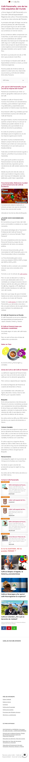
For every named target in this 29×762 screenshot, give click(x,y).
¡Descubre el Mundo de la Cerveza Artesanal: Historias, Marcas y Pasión (13, 745)
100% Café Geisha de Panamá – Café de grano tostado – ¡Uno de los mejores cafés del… (17, 485)
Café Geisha (12, 302)
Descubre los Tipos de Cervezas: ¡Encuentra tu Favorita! (12, 742)
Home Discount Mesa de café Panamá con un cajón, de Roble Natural (17, 537)
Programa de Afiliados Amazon (11, 712)
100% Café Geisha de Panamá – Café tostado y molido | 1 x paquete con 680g (17, 521)
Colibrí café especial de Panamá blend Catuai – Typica (17, 500)
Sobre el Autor (7, 702)
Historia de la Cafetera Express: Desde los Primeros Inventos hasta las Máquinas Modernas (14, 735)
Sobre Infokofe (7, 699)
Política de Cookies (8, 709)
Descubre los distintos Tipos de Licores (14, 738)
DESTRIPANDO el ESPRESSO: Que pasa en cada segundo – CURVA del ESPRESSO (14, 730)
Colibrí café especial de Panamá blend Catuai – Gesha (17, 509)
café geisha (23, 274)
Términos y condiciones (9, 715)
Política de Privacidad (9, 707)
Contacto (5, 704)
